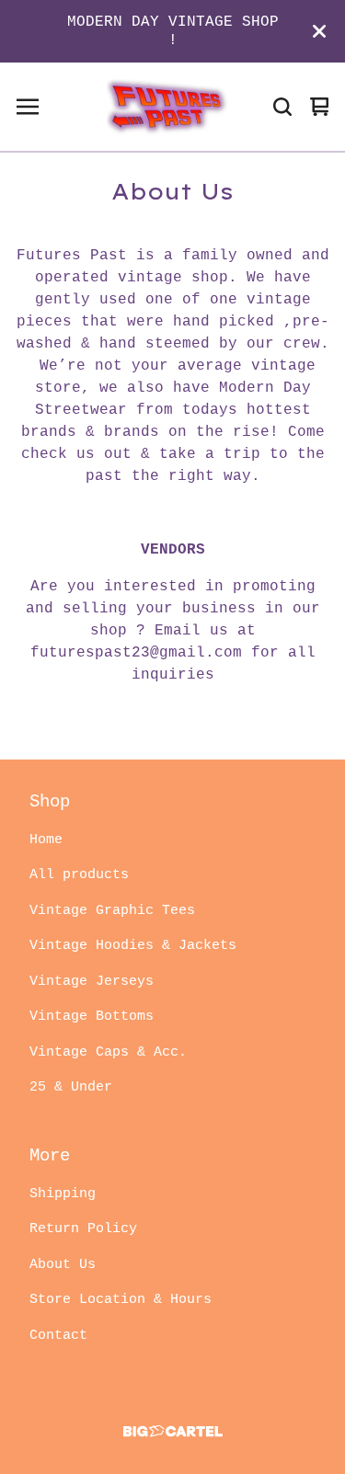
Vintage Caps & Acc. (108, 1052)
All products (79, 875)
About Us (62, 1265)
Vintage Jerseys (91, 981)
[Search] (282, 106)
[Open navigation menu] (27, 106)
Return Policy (83, 1229)
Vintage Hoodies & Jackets (132, 946)
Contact (58, 1335)
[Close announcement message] (319, 31)
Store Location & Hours (120, 1300)
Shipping (62, 1194)
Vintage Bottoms (91, 1016)
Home (46, 840)
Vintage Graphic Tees (112, 911)
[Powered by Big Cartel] (172, 1431)
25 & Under (70, 1087)
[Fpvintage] (163, 107)
